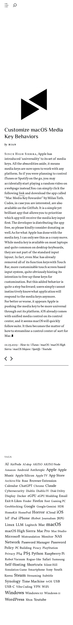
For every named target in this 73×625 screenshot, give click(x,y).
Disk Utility (57, 491)
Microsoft (12, 536)
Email (63, 496)
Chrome (39, 486)
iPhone (24, 518)
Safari (46, 559)
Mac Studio (58, 531)
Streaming (34, 576)
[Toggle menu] (6, 5)
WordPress (14, 599)
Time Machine (33, 581)
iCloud (50, 512)
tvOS (49, 582)
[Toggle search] (15, 5)
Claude (50, 485)
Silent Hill (50, 565)
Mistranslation (30, 537)
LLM (20, 524)
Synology (13, 581)
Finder (27, 501)
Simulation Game (16, 570)
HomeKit (11, 513)
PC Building (23, 548)
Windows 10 (34, 593)
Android (23, 470)
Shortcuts (34, 564)
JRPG (60, 518)
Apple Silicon (24, 475)
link (22, 193)
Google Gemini (46, 507)
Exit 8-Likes (13, 501)
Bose (25, 481)
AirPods (15, 464)
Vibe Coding (24, 587)
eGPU (32, 496)
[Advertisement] (36, 48)
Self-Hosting (15, 564)
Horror (38, 512)
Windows (14, 593)
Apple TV (41, 476)
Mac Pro (43, 531)
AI (7, 464)
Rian (12, 144)
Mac (41, 525)
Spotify (36, 349)
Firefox (38, 501)
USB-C (10, 587)
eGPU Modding (48, 496)
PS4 (19, 554)
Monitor (47, 536)
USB (57, 581)
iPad (14, 518)
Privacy (10, 554)
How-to (24, 345)
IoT (7, 518)
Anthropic (37, 470)
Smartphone (36, 570)
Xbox (29, 600)
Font (47, 501)
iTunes (35, 345)
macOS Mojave (21, 349)
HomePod (24, 513)
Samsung (58, 559)
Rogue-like (33, 559)
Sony (49, 570)
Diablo (30, 491)
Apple (51, 470)
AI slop (27, 464)
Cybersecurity (15, 491)
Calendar (11, 486)
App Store (57, 475)
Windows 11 (52, 593)
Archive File (12, 481)
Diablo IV (42, 491)
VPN (37, 587)
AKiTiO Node (52, 464)
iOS (60, 512)
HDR (61, 507)
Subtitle (47, 576)
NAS (58, 536)
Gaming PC (58, 501)
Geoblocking (14, 507)
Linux (9, 524)
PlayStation (50, 548)
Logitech (31, 525)
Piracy (37, 548)
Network (12, 542)
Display (10, 496)
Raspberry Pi (54, 553)
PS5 (26, 554)
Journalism (49, 519)
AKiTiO (37, 464)
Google (29, 506)
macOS (45, 345)
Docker (21, 496)
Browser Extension (42, 480)
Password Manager (35, 542)
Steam (20, 576)
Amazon (10, 470)
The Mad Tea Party (37, 5)
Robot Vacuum (15, 559)
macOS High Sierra (20, 531)
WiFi (45, 587)
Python (37, 553)
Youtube (47, 349)
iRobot (36, 518)
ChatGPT (25, 486)
